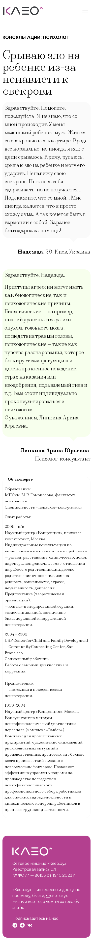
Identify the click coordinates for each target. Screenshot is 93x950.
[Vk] (29, 925)
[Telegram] (14, 925)
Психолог (56, 37)
